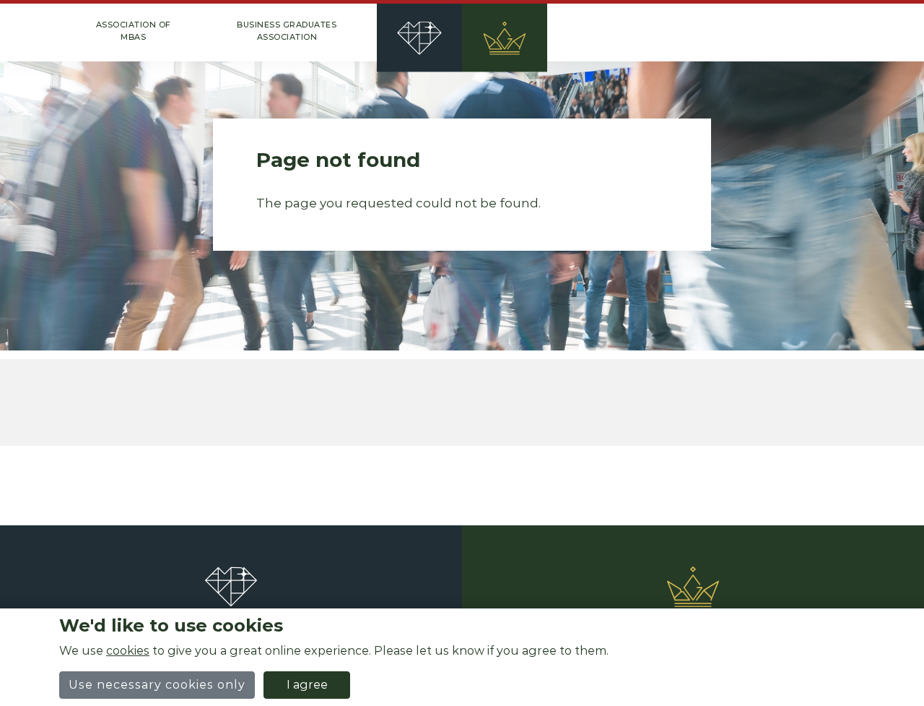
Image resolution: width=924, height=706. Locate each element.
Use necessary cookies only (157, 685)
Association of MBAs (133, 31)
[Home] (462, 32)
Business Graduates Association (286, 31)
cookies (127, 651)
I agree (307, 685)
